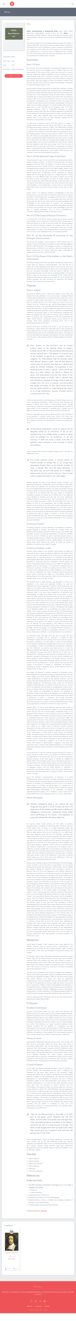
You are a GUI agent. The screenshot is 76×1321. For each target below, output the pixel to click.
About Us (29, 1306)
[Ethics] (13, 36)
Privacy (47, 1306)
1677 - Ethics (11, 1258)
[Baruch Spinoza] (12, 1242)
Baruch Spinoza (11, 1253)
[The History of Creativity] (15, 4)
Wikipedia (44, 1211)
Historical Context (13, 76)
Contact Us (38, 1306)
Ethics (28, 24)
